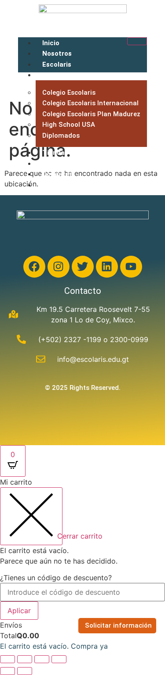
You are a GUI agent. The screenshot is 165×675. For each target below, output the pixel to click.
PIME (50, 164)
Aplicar (19, 610)
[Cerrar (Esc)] (58, 659)
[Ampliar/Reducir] (7, 659)
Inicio (50, 43)
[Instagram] (59, 267)
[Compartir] (41, 659)
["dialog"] (82, 564)
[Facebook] (34, 267)
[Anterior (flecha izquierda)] (7, 671)
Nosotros (57, 53)
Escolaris (56, 64)
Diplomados (61, 135)
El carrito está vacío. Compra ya (54, 646)
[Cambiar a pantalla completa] (24, 659)
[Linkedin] (107, 267)
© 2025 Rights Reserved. (83, 388)
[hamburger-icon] (137, 41)
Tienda (53, 153)
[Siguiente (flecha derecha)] (24, 671)
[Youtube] (131, 267)
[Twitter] (83, 267)
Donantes (57, 174)
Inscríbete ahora (68, 185)
